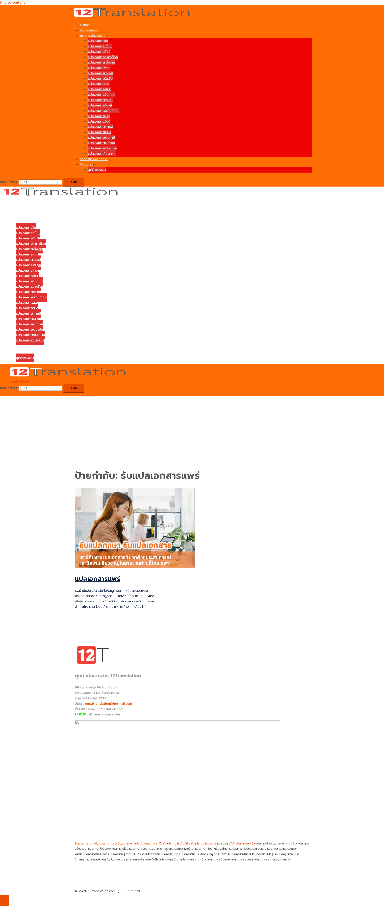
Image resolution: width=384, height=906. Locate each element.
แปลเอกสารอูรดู (99, 116)
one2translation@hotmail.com (108, 703)
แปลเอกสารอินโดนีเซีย (103, 110)
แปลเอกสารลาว (99, 83)
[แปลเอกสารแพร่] (135, 567)
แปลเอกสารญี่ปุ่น (100, 46)
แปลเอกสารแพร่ (97, 579)
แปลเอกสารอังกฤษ (101, 94)
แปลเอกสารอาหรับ (100, 100)
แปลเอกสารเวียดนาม (102, 148)
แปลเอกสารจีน (98, 41)
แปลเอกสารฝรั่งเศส (101, 62)
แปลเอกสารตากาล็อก (103, 57)
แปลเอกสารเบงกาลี (101, 137)
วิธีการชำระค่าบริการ (94, 159)
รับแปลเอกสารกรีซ (151, 843)
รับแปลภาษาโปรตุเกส (203, 843)
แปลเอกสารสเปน (99, 89)
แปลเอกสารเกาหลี (100, 126)
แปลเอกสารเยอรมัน (101, 143)
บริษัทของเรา (89, 30)
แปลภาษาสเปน (131, 843)
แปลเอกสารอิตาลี (100, 105)
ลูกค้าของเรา (97, 169)
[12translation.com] (133, 16)
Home (84, 25)
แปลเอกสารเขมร (99, 132)
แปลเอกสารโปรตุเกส (102, 153)
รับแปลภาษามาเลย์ (86, 843)
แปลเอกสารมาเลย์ (100, 73)
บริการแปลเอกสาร (92, 35)
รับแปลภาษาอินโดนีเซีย (176, 843)
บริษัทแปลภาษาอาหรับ (242, 843)
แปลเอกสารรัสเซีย (100, 78)
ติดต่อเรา (86, 164)
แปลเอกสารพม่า (99, 68)
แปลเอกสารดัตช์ (99, 51)
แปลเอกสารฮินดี (99, 121)
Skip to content (12, 2)
